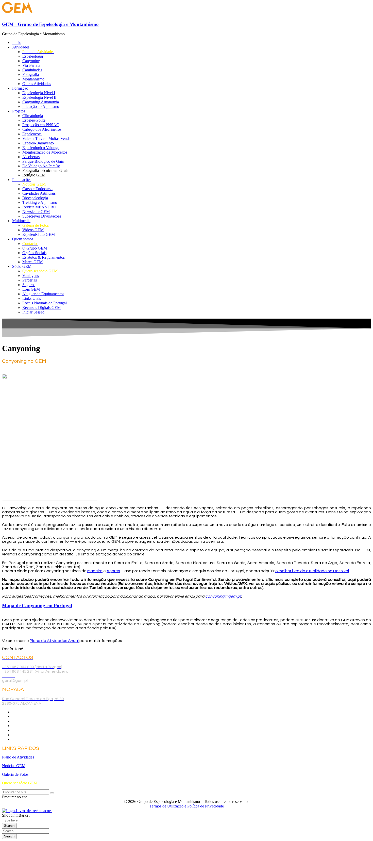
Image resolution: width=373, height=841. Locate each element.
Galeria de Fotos (15, 774)
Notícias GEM (13, 766)
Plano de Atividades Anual (54, 641)
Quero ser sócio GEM (19, 783)
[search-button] (52, 793)
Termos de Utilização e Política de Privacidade (186, 806)
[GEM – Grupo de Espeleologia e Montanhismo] (17, 14)
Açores (113, 571)
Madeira (95, 571)
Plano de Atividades (18, 757)
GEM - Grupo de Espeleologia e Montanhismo (50, 24)
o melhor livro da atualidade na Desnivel (312, 571)
